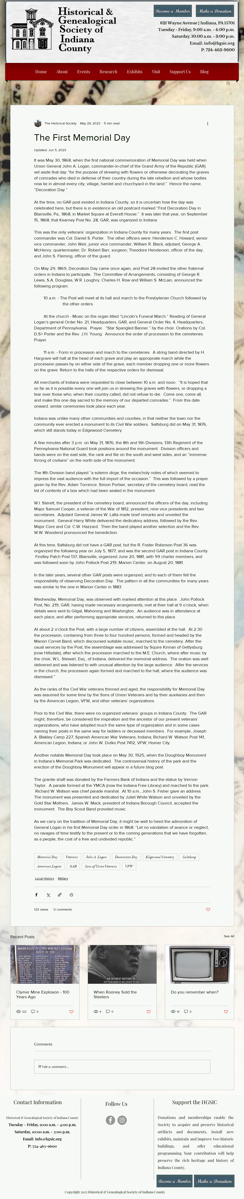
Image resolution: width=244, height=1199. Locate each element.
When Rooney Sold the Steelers (115, 994)
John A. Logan (96, 857)
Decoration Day (126, 857)
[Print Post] (71, 894)
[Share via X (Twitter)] (48, 894)
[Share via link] (59, 894)
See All (229, 936)
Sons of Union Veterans (101, 866)
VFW (129, 866)
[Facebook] (110, 1120)
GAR (73, 866)
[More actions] (207, 123)
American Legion (49, 866)
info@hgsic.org (48, 1138)
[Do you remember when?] (199, 964)
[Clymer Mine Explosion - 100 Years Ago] (44, 964)
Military (63, 878)
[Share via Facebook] (36, 894)
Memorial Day (47, 857)
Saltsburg (189, 857)
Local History (44, 878)
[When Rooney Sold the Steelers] (122, 964)
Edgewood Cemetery (160, 857)
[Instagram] (122, 1120)
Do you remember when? (195, 992)
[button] (228, 83)
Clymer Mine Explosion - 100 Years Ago (42, 994)
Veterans (72, 857)
